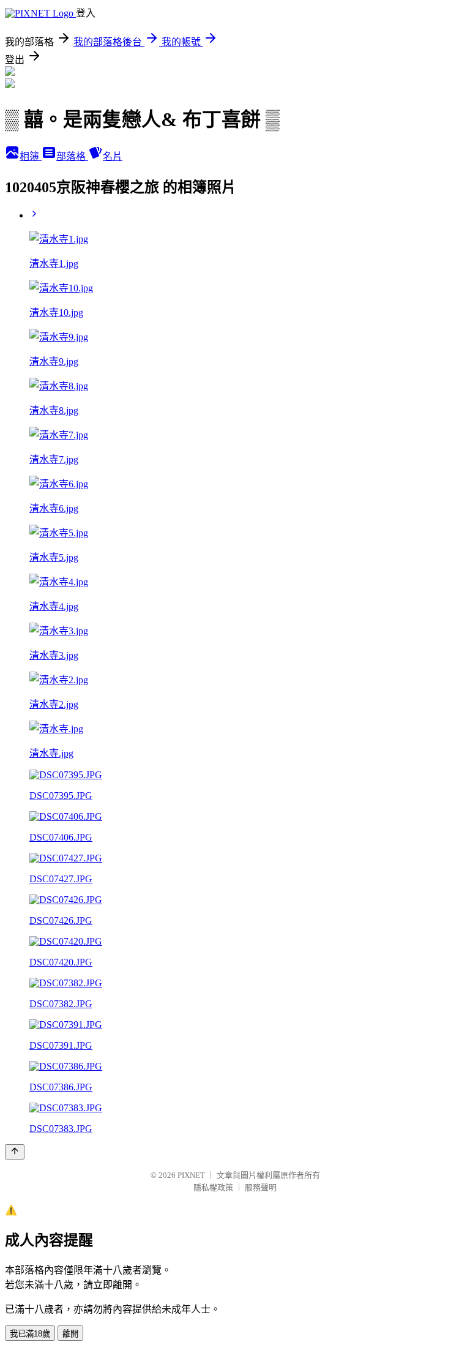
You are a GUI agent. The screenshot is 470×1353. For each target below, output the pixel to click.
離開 (70, 1333)
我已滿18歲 (30, 1333)
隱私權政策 (213, 1187)
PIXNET (191, 1175)
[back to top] (14, 1152)
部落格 (72, 156)
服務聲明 (261, 1187)
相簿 (31, 156)
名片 (112, 156)
